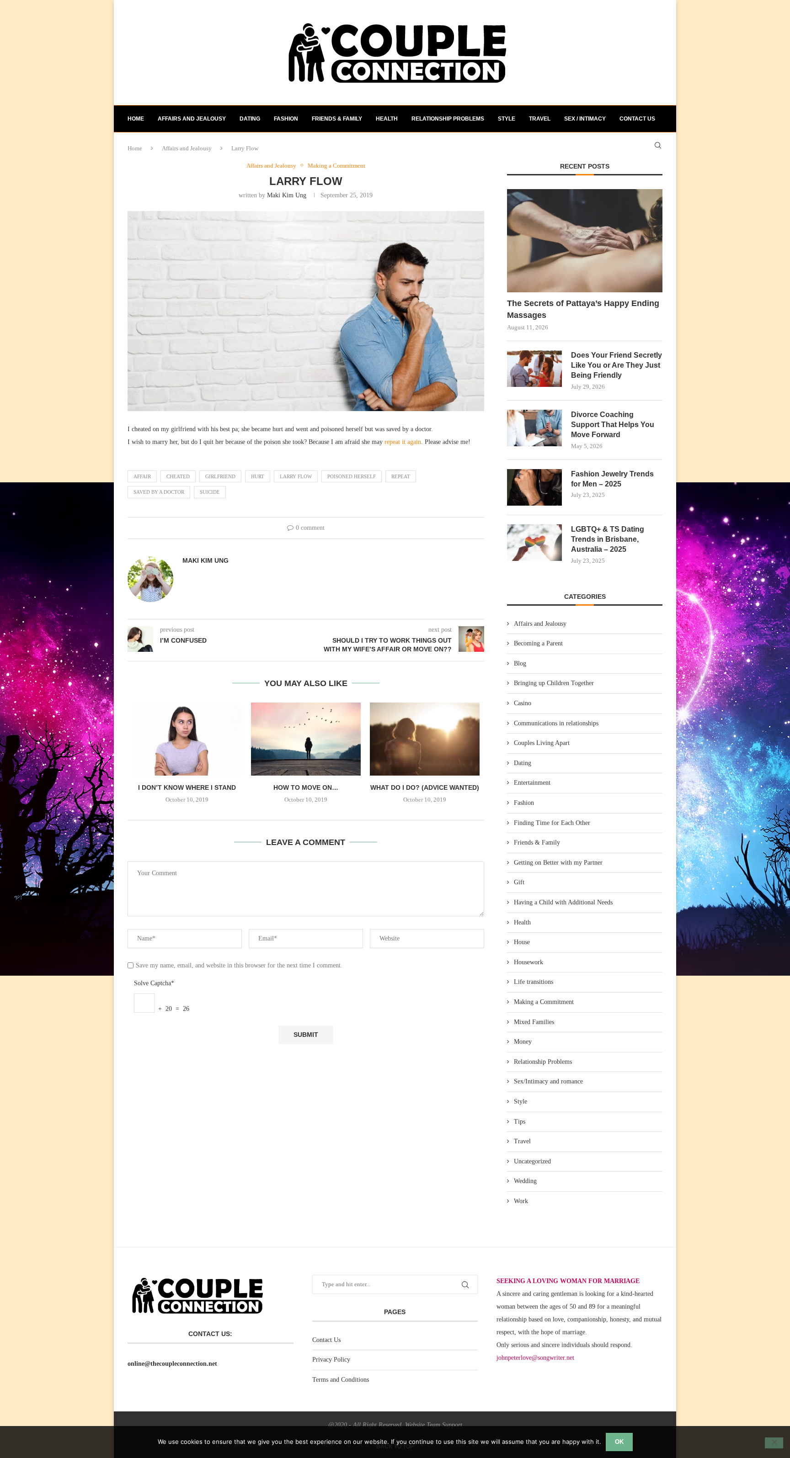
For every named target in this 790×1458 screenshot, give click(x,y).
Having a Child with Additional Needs (563, 902)
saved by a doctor (158, 492)
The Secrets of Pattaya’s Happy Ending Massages (583, 309)
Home (136, 119)
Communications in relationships (556, 723)
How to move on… (305, 787)
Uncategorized (532, 1161)
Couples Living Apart (542, 743)
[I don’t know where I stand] (187, 739)
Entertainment (532, 782)
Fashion (286, 119)
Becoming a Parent (538, 643)
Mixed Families (534, 1022)
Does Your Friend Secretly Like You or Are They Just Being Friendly (616, 365)
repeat (400, 476)
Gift (519, 882)
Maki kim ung (286, 195)
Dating (250, 119)
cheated (178, 476)
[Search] (657, 145)
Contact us (637, 119)
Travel (539, 119)
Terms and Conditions (340, 1379)
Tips (519, 1121)
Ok (619, 1441)
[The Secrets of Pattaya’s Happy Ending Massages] (584, 241)
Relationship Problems (447, 119)
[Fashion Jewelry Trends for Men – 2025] (534, 487)
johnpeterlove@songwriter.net (535, 1357)
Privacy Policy (331, 1359)
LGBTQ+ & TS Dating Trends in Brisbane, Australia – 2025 (607, 539)
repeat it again (402, 441)
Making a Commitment (544, 1001)
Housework (528, 962)
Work (521, 1201)
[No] (774, 1442)
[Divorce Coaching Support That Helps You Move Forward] (534, 428)
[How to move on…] (306, 739)
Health (387, 119)
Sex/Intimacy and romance (548, 1081)
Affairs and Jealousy (192, 119)
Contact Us (326, 1339)
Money (523, 1041)
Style (506, 119)
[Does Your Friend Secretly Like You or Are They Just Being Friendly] (534, 368)
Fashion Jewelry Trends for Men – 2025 (612, 479)
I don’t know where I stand (187, 787)
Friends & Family (337, 119)
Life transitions (533, 981)
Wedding (525, 1181)
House (522, 942)
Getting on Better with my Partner (558, 862)
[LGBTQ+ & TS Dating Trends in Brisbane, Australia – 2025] (534, 542)
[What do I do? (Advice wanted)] (425, 739)
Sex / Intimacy (585, 119)
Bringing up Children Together (554, 683)
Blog (520, 663)
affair (142, 476)
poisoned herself (351, 476)
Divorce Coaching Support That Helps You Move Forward (612, 425)
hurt (257, 476)
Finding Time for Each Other (552, 822)
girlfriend (220, 476)
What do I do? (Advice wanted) (424, 787)
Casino (522, 703)
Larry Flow (296, 476)
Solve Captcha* (154, 983)
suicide (210, 492)
